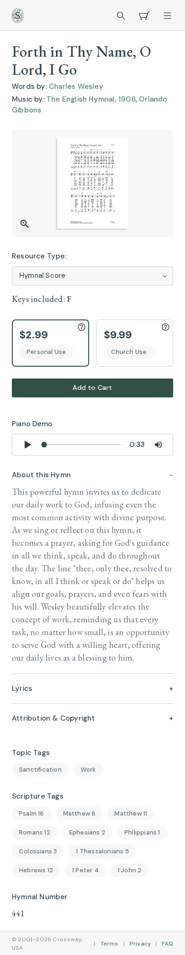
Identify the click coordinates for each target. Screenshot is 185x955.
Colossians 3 (38, 851)
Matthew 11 (130, 813)
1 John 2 (130, 870)
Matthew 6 (79, 813)
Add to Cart (92, 387)
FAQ (167, 943)
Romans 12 (34, 832)
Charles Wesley (76, 86)
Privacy (140, 943)
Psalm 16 (31, 813)
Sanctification (40, 770)
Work (88, 770)
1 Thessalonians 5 (102, 851)
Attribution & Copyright (53, 718)
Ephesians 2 (87, 832)
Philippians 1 (142, 832)
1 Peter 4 (85, 870)
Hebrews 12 (36, 870)
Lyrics (22, 688)
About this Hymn (41, 475)
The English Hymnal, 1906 (91, 99)
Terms (110, 943)
